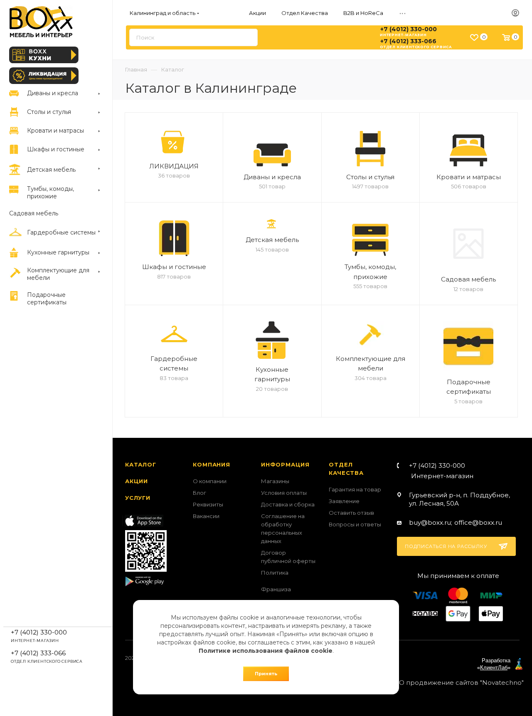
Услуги (137, 497)
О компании (210, 481)
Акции (136, 481)
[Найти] (247, 37)
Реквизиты (208, 504)
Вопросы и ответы (355, 524)
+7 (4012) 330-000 (408, 29)
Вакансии (206, 516)
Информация (285, 464)
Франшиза (276, 589)
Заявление (344, 501)
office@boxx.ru (478, 522)
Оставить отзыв (351, 512)
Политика (274, 572)
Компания (211, 464)
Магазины (275, 481)
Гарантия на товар (355, 489)
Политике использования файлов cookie (265, 650)
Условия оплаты (284, 492)
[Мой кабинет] (515, 13)
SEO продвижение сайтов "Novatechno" (457, 682)
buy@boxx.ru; (430, 522)
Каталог (140, 464)
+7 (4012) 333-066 (408, 41)
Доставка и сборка (288, 504)
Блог (199, 492)
